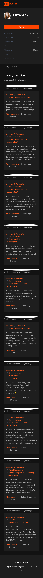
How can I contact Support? (21, 97)
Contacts (10, 95)
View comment (12, 114)
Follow (21, 27)
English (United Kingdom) (16, 567)
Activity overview (10, 67)
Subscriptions (15, 137)
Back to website (21, 562)
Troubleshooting (16, 470)
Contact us (21, 95)
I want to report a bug (18, 522)
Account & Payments (15, 134)
